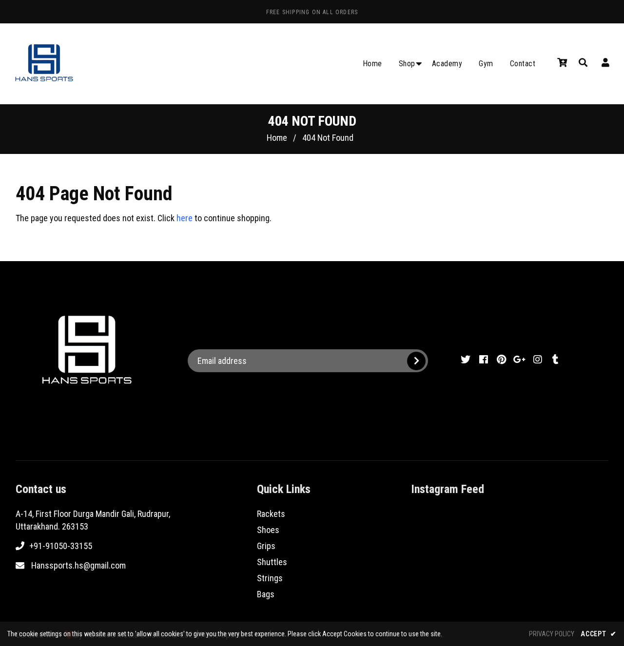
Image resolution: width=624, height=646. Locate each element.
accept (599, 634)
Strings (270, 578)
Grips (266, 546)
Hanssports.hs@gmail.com (78, 565)
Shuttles (272, 562)
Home (277, 138)
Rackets (271, 514)
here (184, 218)
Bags (265, 594)
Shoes (268, 530)
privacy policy (551, 634)
